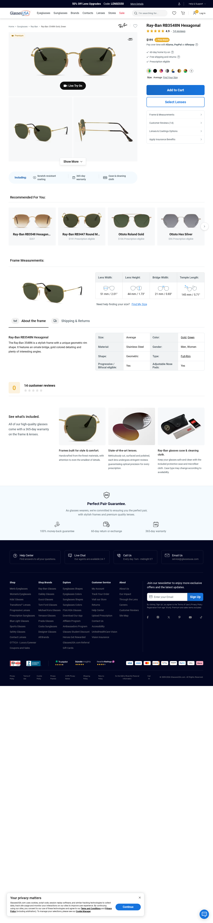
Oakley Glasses (46, 594)
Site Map (123, 615)
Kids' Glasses (16, 599)
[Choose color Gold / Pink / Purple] (161, 70)
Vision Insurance (100, 637)
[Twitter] (169, 618)
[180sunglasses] (130, 40)
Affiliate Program (71, 621)
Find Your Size (170, 77)
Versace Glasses (47, 615)
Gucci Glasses (45, 599)
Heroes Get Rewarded (74, 637)
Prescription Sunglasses (22, 615)
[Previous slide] (9, 226)
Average (157, 77)
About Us (124, 588)
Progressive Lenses (20, 610)
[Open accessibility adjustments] (179, 3)
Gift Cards (68, 648)
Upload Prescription (102, 615)
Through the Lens (128, 599)
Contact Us (97, 621)
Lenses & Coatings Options (163, 131)
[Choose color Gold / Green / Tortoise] (185, 70)
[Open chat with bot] (204, 914)
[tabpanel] (107, 352)
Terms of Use (183, 604)
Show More (71, 161)
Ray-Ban (34, 26)
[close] (139, 897)
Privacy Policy (196, 604)
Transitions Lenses (20, 604)
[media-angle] (41, 129)
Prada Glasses (46, 621)
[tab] (28, 322)
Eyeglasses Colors (72, 594)
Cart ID (149, 677)
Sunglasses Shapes (73, 599)
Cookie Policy (39, 677)
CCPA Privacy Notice (70, 677)
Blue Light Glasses (19, 621)
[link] (20, 13)
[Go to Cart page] (183, 13)
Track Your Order (100, 594)
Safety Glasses (17, 631)
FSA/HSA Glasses (72, 610)
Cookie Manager (83, 911)
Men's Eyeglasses (19, 588)
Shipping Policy (86, 677)
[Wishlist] (174, 13)
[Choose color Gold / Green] (149, 70)
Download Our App (73, 615)
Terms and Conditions (91, 908)
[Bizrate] (83, 663)
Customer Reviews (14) (161, 123)
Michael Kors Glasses (49, 610)
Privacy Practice (53, 677)
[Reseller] (106, 663)
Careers (123, 604)
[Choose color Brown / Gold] (179, 70)
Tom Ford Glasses (47, 604)
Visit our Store (99, 599)
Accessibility (98, 626)
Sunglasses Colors (72, 604)
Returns (96, 604)
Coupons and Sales (20, 648)
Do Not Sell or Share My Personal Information (127, 677)
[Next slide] (205, 226)
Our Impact (125, 594)
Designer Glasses (47, 631)
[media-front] (73, 64)
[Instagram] (158, 618)
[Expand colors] (191, 71)
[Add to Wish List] (135, 25)
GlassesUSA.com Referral (76, 642)
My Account (98, 588)
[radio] (25, 391)
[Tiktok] (201, 618)
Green (191, 337)
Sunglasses (22, 26)
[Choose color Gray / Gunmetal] (167, 70)
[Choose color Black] (155, 70)
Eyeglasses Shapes (73, 588)
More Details (136, 4)
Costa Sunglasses (47, 626)
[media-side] (105, 129)
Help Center (98, 610)
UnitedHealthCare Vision (104, 631)
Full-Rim (186, 356)
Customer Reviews (129, 610)
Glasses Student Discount (76, 631)
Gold (183, 337)
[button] (15, 663)
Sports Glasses (17, 626)
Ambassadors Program (75, 626)
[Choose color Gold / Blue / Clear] (173, 70)
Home (11, 26)
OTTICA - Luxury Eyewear (23, 642)
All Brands (43, 637)
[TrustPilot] (62, 663)
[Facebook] (147, 618)
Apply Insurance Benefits (162, 139)
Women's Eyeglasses (20, 594)
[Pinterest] (179, 618)
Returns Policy (101, 677)
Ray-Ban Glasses (47, 588)
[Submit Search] (135, 13)
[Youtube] (190, 618)
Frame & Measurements (161, 114)
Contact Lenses (18, 637)
